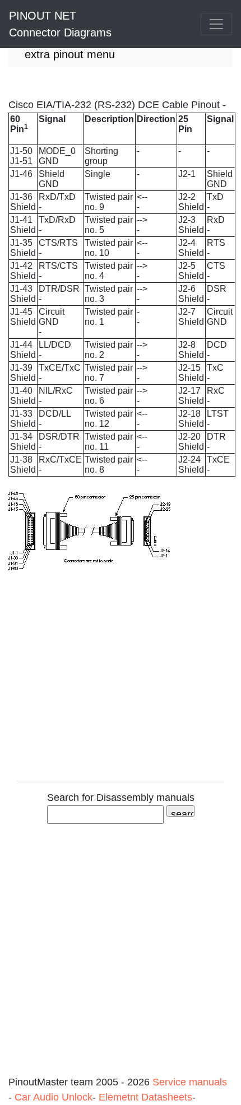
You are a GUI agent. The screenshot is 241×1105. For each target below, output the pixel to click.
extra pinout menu (70, 54)
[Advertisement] (120, 954)
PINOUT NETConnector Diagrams (60, 24)
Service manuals (189, 1082)
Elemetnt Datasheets (145, 1097)
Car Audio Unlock (53, 1097)
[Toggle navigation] (216, 24)
